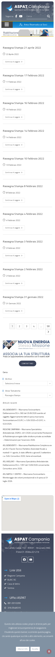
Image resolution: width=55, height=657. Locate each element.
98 (48, 326)
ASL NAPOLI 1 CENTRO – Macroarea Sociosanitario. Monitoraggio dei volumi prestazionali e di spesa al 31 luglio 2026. (25, 478)
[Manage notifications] (49, 651)
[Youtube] (31, 559)
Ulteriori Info (23, 649)
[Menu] (6, 24)
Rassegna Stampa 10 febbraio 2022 (23, 158)
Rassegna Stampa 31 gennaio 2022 (23, 297)
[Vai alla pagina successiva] (48, 332)
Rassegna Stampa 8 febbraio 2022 (23, 186)
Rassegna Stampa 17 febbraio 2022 (23, 75)
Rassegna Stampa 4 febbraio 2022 (23, 214)
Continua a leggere (15, 61)
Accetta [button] (35, 649)
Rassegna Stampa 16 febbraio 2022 (23, 103)
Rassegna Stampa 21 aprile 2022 (22, 48)
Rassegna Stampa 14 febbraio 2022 (23, 131)
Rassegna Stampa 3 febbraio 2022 (23, 241)
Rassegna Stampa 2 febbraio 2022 (23, 269)
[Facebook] (24, 559)
